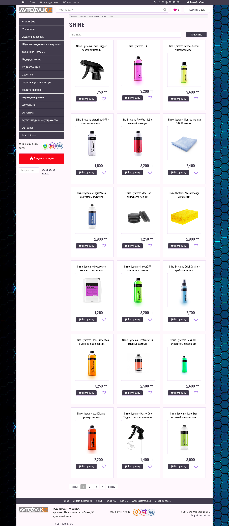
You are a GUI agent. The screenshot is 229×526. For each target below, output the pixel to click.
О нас (32, 2)
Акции (99, 501)
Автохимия (28, 105)
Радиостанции (31, 67)
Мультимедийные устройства (40, 120)
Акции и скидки (43, 158)
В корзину (87, 99)
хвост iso (27, 74)
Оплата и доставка (49, 2)
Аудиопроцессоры (33, 36)
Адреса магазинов (141, 501)
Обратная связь (71, 2)
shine (104, 16)
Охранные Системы (33, 52)
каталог (83, 16)
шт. (197, 9)
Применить (196, 34)
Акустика (28, 112)
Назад (75, 486)
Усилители (28, 29)
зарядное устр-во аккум (36, 82)
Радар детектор (31, 59)
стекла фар (28, 21)
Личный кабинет (197, 2)
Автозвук (28, 127)
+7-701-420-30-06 (63, 523)
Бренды (124, 501)
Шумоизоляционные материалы (41, 44)
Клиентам (111, 501)
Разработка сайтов (200, 515)
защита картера (31, 89)
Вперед (112, 486)
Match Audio (29, 135)
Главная (73, 16)
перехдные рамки (33, 97)
